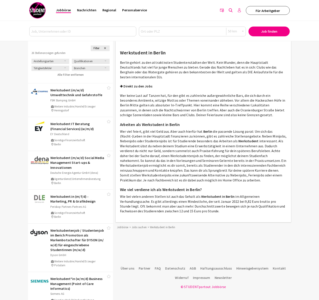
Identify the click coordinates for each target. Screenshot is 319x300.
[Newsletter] (222, 10)
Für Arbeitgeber (268, 10)
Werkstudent (248, 141)
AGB (193, 268)
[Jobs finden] (230, 10)
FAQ (158, 268)
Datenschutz (175, 268)
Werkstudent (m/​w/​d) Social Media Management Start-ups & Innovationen (77, 163)
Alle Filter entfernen (71, 75)
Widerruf (182, 277)
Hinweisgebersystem (252, 268)
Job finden (269, 31)
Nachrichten (86, 10)
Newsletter (223, 277)
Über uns (127, 268)
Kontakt (279, 268)
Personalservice (134, 10)
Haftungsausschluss (216, 268)
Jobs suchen (139, 227)
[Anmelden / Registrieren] (239, 10)
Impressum (201, 277)
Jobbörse (63, 10)
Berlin (207, 131)
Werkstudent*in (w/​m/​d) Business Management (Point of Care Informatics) (76, 284)
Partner (144, 268)
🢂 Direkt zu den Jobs (136, 86)
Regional (109, 10)
